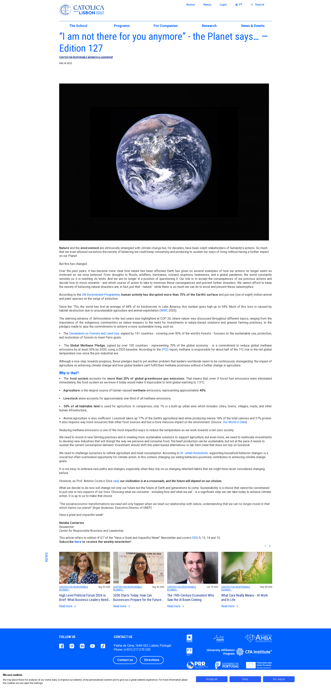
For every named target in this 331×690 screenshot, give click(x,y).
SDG (195, 538)
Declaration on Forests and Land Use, (94, 333)
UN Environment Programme (101, 294)
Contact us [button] (125, 660)
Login (223, 4)
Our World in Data (234, 422)
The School (78, 26)
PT (238, 4)
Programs (122, 26)
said (116, 481)
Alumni (190, 4)
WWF (164, 310)
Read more (68, 606)
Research (209, 26)
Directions (151, 660)
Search (257, 4)
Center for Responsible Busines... (73, 588)
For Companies (166, 26)
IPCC (165, 349)
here (78, 542)
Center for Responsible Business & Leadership (86, 57)
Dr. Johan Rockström (194, 453)
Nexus (207, 4)
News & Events (253, 26)
